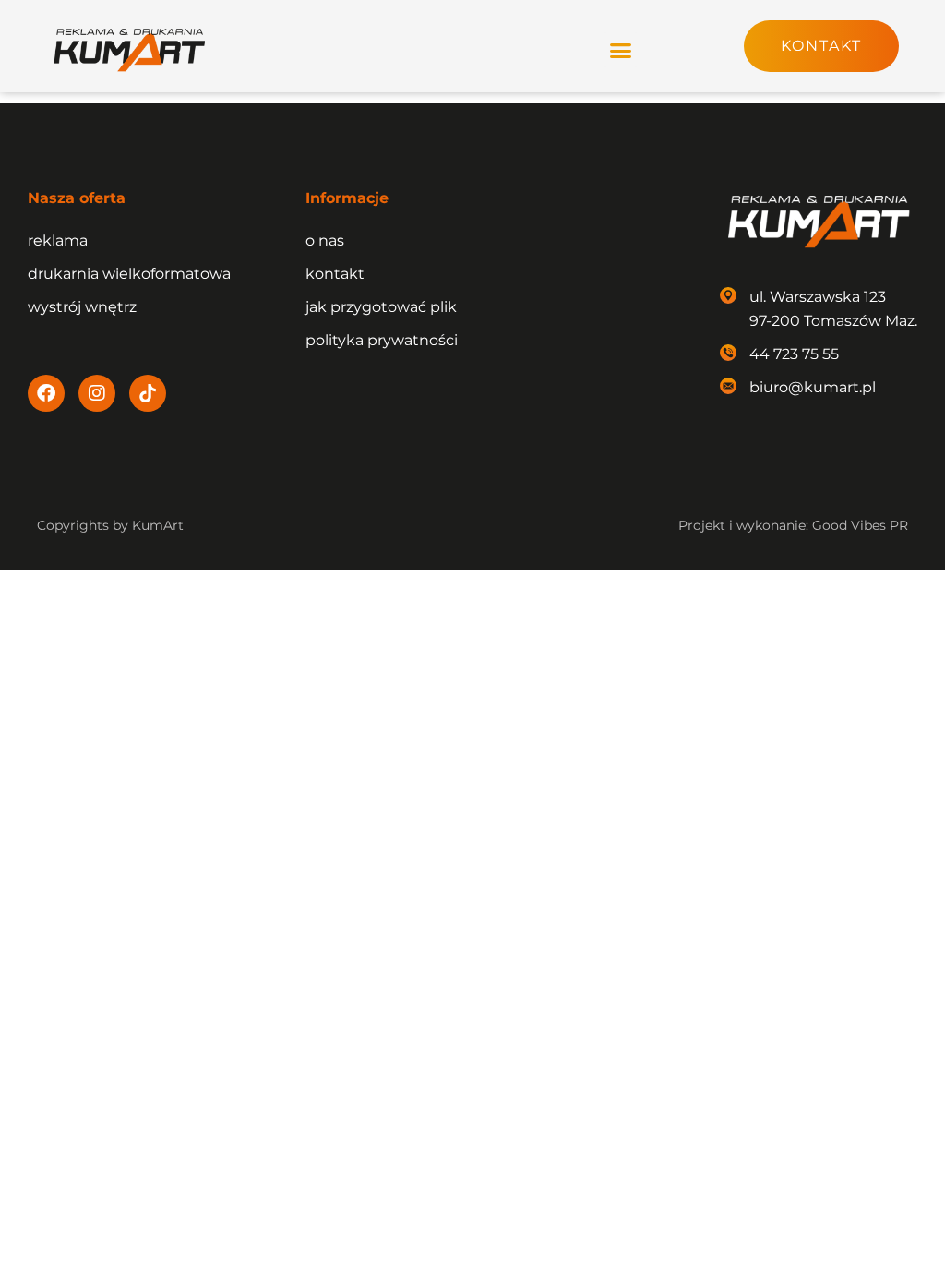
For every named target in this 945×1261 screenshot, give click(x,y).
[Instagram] (96, 393)
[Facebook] (46, 393)
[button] (621, 49)
